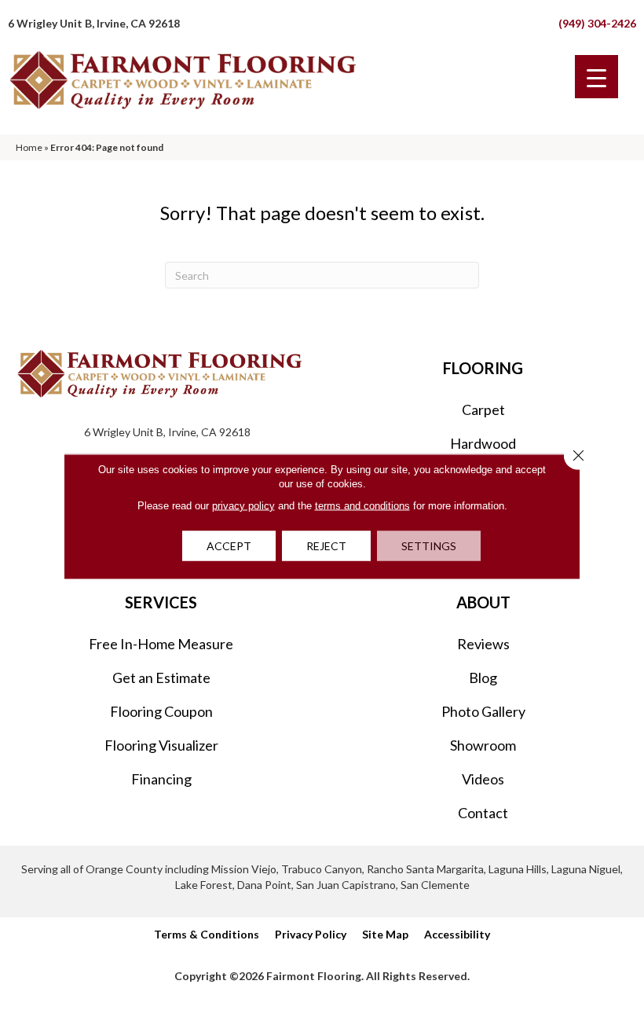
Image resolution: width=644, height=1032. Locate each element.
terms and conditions (362, 505)
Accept (229, 545)
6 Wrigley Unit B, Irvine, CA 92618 (94, 23)
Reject (326, 545)
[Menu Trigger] (596, 76)
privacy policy (243, 505)
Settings (428, 545)
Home (29, 147)
